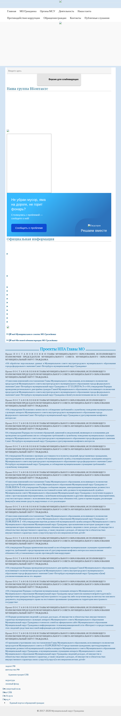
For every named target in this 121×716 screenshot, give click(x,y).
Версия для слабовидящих (63, 79)
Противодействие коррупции (23, 17)
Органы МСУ (47, 11)
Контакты (75, 17)
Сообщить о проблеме (29, 228)
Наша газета (84, 11)
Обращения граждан (55, 17)
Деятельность (66, 11)
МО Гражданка (28, 11)
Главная (11, 11)
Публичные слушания (97, 17)
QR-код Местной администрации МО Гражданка (32, 340)
